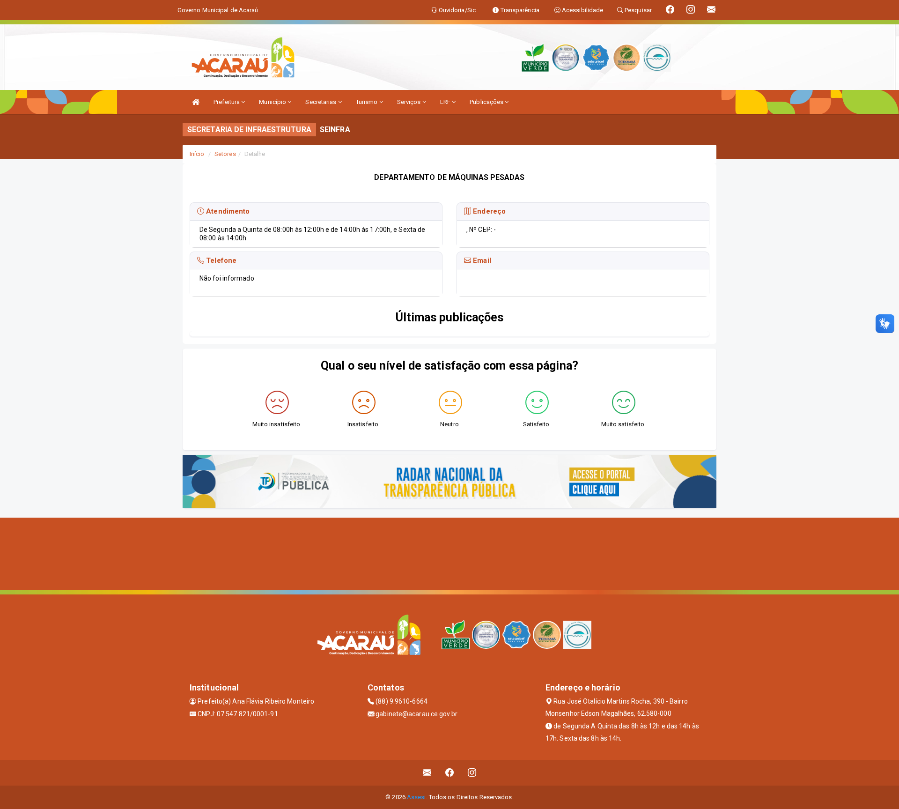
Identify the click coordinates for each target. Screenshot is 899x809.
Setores (225, 153)
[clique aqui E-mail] (427, 772)
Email (481, 260)
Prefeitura (227, 101)
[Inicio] (195, 102)
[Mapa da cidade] (449, 553)
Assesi (416, 797)
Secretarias (321, 101)
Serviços (409, 101)
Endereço (488, 211)
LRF (446, 101)
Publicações (487, 101)
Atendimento (227, 211)
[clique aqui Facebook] (450, 772)
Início (197, 153)
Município (273, 101)
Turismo (367, 101)
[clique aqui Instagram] (472, 772)
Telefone (220, 260)
